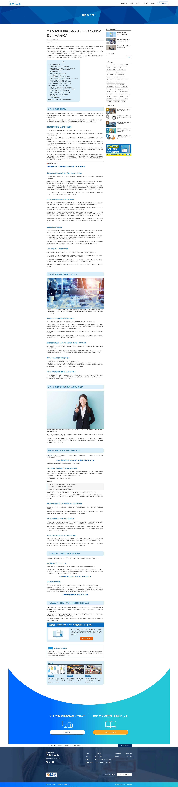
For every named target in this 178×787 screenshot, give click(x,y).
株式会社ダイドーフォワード (57, 96)
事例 (109, 91)
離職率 (109, 101)
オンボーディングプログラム (103, 762)
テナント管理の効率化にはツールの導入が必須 (59, 83)
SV (114, 72)
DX (49, 42)
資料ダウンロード (87, 638)
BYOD (115, 67)
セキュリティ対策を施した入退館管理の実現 (61, 87)
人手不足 (116, 91)
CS (120, 67)
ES (114, 69)
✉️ (75, 576)
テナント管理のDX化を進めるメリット (57, 75)
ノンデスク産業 (121, 84)
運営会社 (60, 784)
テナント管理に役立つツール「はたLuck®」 (58, 85)
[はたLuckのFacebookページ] (53, 762)
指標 (127, 96)
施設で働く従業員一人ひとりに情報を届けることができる (64, 78)
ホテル (118, 86)
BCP (109, 67)
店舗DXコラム (53, 745)
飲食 (124, 101)
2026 (121, 64)
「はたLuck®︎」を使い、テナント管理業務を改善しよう (61, 99)
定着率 (122, 94)
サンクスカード (119, 79)
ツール (120, 81)
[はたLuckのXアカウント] (50, 762)
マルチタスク (120, 89)
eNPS (109, 69)
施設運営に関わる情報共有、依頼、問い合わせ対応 (62, 68)
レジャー (128, 89)
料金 (139, 3)
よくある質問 (128, 756)
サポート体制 (89, 762)
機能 (132, 3)
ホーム (47, 745)
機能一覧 (98, 753)
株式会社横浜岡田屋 (55, 97)
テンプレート (111, 84)
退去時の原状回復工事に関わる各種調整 (60, 69)
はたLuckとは (123, 3)
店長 (122, 96)
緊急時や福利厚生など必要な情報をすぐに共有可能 (62, 89)
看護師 (118, 98)
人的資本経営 (124, 91)
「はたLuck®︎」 (50, 455)
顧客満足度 (117, 101)
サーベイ (110, 79)
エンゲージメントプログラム (103, 759)
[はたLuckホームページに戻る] (15, 3)
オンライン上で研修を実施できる (58, 80)
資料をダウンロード (111, 732)
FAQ (153, 3)
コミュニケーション (112, 77)
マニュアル (125, 86)
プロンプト (110, 86)
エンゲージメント (120, 74)
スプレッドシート (112, 81)
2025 (115, 64)
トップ (87, 753)
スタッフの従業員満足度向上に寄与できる (60, 81)
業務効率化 (110, 98)
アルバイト (110, 74)
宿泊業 (129, 94)
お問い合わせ (164, 3)
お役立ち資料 (118, 753)
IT (119, 69)
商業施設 (55, 42)
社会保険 (125, 98)
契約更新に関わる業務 (56, 71)
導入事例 (146, 3)
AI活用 (126, 64)
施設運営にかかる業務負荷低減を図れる (60, 76)
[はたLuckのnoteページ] (47, 762)
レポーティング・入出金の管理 (58, 73)
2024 (109, 64)
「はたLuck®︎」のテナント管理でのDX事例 (58, 94)
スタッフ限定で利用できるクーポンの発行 (60, 92)
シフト (127, 79)
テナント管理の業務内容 (54, 64)
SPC (109, 72)
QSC (124, 69)
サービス (122, 77)
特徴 (87, 756)
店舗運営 (116, 96)
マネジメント (111, 89)
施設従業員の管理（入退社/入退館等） (59, 66)
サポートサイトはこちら (124, 775)
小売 (109, 96)
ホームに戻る (124, 745)
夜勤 (117, 94)
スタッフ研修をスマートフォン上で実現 (60, 90)
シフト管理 (99, 756)
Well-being (120, 72)
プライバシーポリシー (51, 784)
